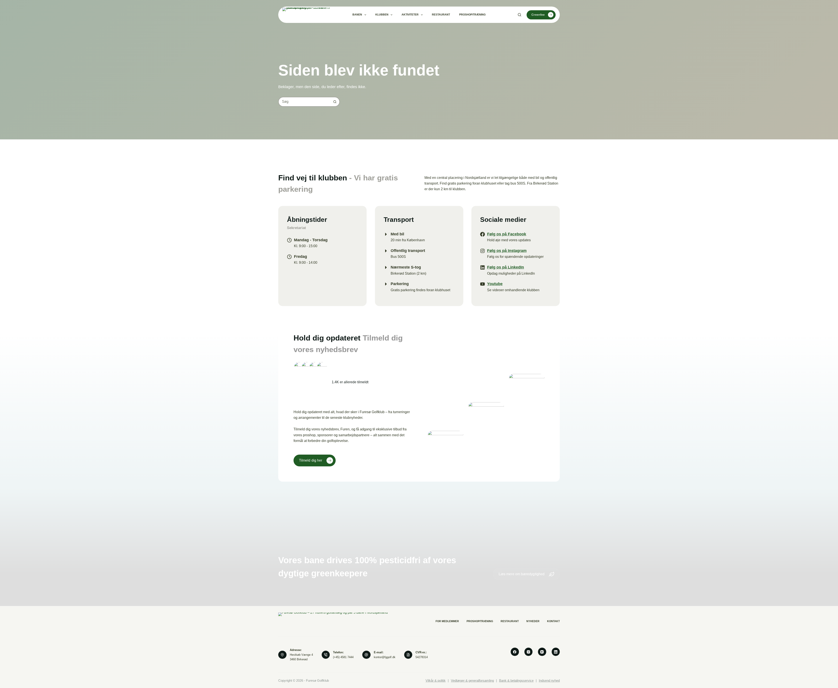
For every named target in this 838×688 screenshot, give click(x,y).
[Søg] (519, 14)
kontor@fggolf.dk (384, 657)
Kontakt (553, 621)
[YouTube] (542, 652)
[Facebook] (515, 652)
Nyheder (532, 621)
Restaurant (441, 14)
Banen (357, 14)
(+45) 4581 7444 (343, 657)
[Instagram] (528, 652)
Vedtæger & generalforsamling (472, 680)
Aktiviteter (410, 14)
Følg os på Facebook (506, 234)
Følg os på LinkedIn (505, 267)
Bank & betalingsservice (516, 680)
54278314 (422, 657)
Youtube (495, 284)
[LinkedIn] (556, 652)
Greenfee (538, 14)
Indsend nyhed (549, 680)
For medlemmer (447, 621)
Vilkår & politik (436, 680)
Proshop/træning (472, 14)
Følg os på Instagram (507, 250)
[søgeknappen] (334, 101)
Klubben (381, 14)
